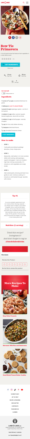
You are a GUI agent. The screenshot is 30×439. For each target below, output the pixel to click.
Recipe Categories (15, 400)
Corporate (15, 406)
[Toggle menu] (27, 3)
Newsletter (15, 403)
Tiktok (15, 389)
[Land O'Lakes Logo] (5, 3)
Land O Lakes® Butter (16, 106)
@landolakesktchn (15, 242)
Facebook (13, 37)
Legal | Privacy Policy (11, 428)
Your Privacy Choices (15, 432)
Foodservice (15, 409)
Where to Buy (15, 394)
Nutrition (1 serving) (14, 225)
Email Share (16, 37)
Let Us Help (15, 397)
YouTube (22, 389)
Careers (15, 412)
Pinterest (9, 37)
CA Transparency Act (15, 435)
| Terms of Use (19, 428)
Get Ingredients (11, 64)
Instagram (11, 389)
